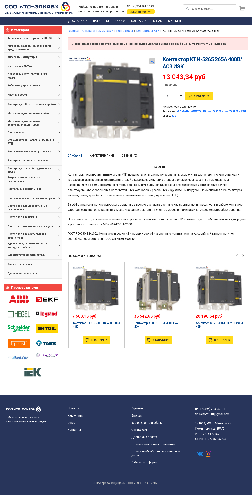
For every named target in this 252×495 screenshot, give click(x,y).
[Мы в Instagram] (208, 454)
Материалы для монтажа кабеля (29, 113)
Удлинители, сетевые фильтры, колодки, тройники (28, 245)
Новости (73, 408)
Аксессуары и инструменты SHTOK (30, 38)
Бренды (174, 21)
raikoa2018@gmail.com (214, 414)
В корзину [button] (99, 340)
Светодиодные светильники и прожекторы (27, 236)
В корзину (201, 96)
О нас (157, 21)
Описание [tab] (75, 155)
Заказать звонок (140, 11)
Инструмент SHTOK (20, 66)
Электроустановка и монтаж (26, 254)
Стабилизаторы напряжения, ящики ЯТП (31, 141)
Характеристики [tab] (102, 155)
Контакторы (124, 30)
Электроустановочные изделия (28, 160)
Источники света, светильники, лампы (28, 76)
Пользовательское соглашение (153, 444)
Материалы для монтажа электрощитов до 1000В (24, 123)
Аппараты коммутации (97, 30)
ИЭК (173, 116)
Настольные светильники (24, 188)
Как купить (75, 415)
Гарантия (137, 408)
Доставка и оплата (84, 21)
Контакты (139, 21)
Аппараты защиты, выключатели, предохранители (29, 47)
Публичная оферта (144, 462)
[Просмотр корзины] (241, 8)
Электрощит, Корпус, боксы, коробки (32, 104)
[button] (152, 61)
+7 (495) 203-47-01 (142, 5)
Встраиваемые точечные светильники (24, 179)
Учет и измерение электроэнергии (29, 151)
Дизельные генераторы (23, 273)
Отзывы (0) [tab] (129, 155)
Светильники (16, 132)
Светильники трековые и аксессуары (32, 198)
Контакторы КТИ (148, 30)
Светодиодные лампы (22, 217)
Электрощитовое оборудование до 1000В (30, 170)
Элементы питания (20, 264)
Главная (73, 30)
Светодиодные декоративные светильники (27, 207)
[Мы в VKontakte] (200, 454)
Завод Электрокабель (146, 422)
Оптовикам (115, 21)
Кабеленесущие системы (24, 85)
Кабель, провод (18, 94)
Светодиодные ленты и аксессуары (31, 226)
